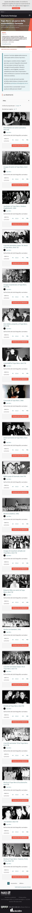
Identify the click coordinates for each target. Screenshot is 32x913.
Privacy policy (22, 897)
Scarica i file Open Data (15, 901)
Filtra (4, 100)
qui (27, 5)
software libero (25, 907)
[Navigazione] (29, 15)
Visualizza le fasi (6, 44)
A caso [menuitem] (17, 105)
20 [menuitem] (14, 109)
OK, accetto (16, 8)
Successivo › (14, 883)
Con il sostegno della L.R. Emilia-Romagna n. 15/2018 (15, 899)
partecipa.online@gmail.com (19, 83)
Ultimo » (21, 883)
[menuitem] (3, 11)
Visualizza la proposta (20, 145)
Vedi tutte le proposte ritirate (23, 887)
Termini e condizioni (10, 897)
